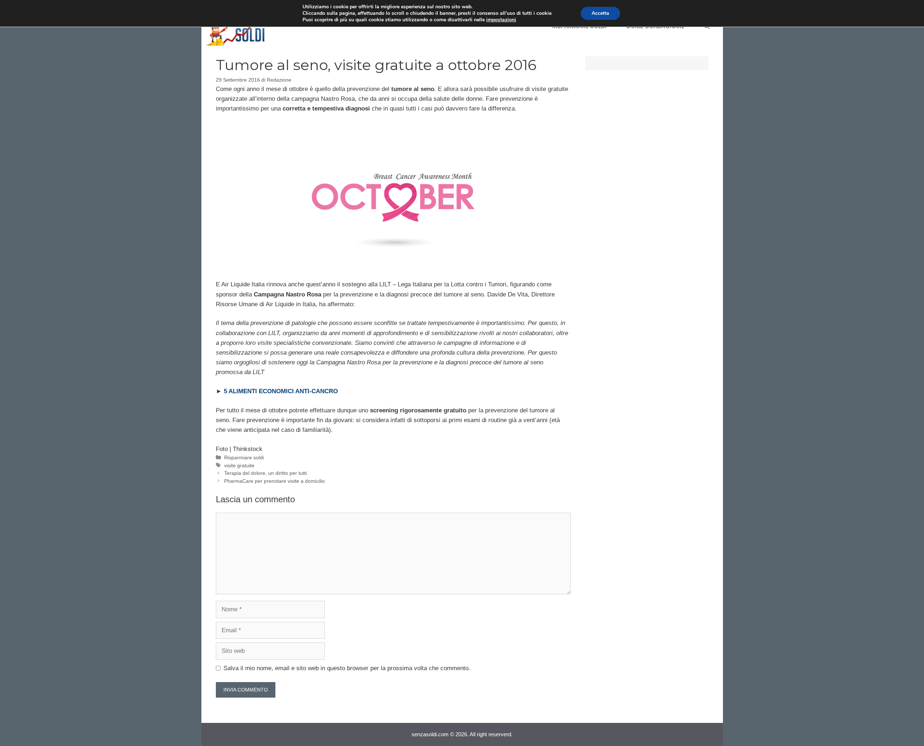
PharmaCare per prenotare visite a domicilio (274, 481)
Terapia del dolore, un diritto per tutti (265, 473)
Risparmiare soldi (244, 457)
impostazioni (501, 20)
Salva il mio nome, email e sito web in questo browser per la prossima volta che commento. (346, 668)
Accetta (600, 13)
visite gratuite (239, 465)
